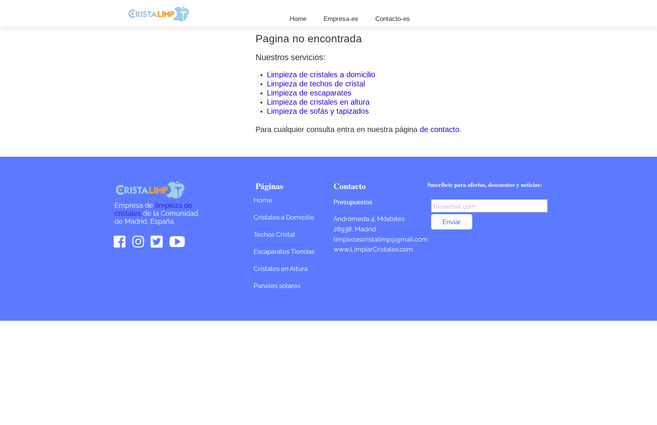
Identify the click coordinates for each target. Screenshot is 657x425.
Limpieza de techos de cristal (316, 84)
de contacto (439, 129)
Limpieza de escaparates (309, 93)
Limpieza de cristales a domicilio (321, 74)
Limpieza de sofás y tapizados (318, 111)
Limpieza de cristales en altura (318, 102)
